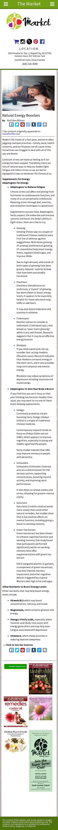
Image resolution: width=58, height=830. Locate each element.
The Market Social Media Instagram (23, 41)
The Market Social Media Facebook (42, 41)
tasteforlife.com (11, 133)
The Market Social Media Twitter (29, 41)
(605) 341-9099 (30, 63)
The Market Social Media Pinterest (36, 41)
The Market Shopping (16, 41)
